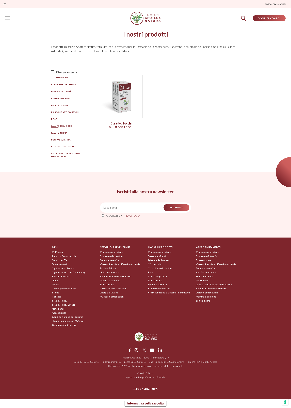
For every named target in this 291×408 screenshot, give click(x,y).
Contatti (57, 296)
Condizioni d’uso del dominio (67, 316)
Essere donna (203, 260)
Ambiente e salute (206, 272)
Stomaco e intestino (63, 146)
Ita (4, 4)
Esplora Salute (108, 268)
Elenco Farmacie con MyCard (68, 320)
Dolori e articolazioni (207, 292)
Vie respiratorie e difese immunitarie (120, 264)
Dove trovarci (59, 264)
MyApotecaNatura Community (69, 272)
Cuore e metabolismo (63, 84)
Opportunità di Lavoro (64, 324)
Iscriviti (176, 207)
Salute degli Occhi (62, 126)
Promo (55, 292)
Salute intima (59, 133)
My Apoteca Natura (63, 268)
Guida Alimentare (109, 272)
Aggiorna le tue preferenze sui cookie (145, 377)
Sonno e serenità (61, 139)
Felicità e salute (204, 276)
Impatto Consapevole (64, 256)
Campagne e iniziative (64, 288)
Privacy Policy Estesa (63, 304)
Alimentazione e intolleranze (115, 276)
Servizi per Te (59, 260)
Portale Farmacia (61, 276)
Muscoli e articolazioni (65, 112)
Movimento (202, 280)
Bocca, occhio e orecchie (113, 288)
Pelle (54, 119)
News (55, 280)
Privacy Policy (59, 300)
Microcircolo (59, 105)
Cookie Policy (144, 373)
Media (55, 284)
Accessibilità (59, 312)
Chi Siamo (57, 252)
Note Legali (58, 308)
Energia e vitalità (61, 91)
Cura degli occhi (121, 123)
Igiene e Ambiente (61, 98)
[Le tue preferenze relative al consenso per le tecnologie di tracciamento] (285, 402)
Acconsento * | (123, 215)
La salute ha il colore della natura (214, 284)
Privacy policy (132, 215)
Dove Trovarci (269, 18)
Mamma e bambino (110, 280)
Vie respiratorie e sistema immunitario (169, 292)
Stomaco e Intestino (111, 256)
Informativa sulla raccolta (145, 403)
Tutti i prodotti (61, 77)
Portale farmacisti (275, 4)
